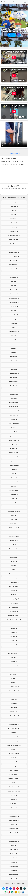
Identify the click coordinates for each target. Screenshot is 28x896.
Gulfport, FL (14, 419)
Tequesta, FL (14, 824)
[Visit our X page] (21, 888)
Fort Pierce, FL (14, 385)
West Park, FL (14, 870)
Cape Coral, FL (14, 281)
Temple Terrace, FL (14, 820)
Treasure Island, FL (14, 841)
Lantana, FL (14, 498)
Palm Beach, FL (14, 649)
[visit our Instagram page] (14, 888)
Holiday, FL (14, 444)
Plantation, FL (14, 703)
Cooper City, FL (14, 306)
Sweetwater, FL (14, 803)
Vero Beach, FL (14, 849)
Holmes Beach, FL (14, 452)
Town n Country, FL (14, 837)
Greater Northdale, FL (14, 411)
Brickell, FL (14, 273)
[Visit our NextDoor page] (12, 892)
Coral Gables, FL (14, 310)
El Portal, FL (14, 365)
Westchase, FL (14, 858)
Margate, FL (14, 561)
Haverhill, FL (14, 427)
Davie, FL (14, 327)
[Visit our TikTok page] (24, 888)
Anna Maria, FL (14, 206)
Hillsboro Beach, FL (14, 440)
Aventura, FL (14, 202)
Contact (12, 35)
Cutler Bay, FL (14, 319)
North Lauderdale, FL (14, 607)
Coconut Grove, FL (14, 302)
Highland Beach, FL (14, 436)
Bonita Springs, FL (14, 252)
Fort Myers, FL (14, 377)
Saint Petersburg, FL (14, 741)
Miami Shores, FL (14, 582)
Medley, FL (14, 565)
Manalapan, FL (14, 553)
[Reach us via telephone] (7, 888)
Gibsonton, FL (14, 394)
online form (16, 191)
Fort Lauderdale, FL (14, 373)
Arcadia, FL (14, 223)
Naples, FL (14, 352)
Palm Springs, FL (14, 674)
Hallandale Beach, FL (14, 423)
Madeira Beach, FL (14, 548)
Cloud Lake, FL (14, 294)
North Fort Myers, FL (14, 603)
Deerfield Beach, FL (14, 331)
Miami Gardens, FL (14, 573)
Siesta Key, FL (14, 766)
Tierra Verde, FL (14, 832)
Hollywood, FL (14, 448)
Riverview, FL (14, 720)
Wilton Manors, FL (14, 874)
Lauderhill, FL (14, 515)
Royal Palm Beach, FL (14, 728)
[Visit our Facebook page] (10, 888)
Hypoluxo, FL (14, 461)
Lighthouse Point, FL (14, 527)
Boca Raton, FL (14, 248)
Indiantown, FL (14, 469)
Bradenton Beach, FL (14, 264)
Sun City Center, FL (14, 787)
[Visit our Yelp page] (8, 892)
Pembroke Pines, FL (14, 690)
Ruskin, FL (14, 732)
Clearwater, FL (14, 289)
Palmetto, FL (14, 661)
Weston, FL (14, 862)
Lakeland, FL (14, 486)
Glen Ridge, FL (14, 398)
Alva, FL (14, 210)
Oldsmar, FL (14, 632)
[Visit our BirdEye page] (16, 892)
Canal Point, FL (14, 277)
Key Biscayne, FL (14, 482)
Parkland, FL (14, 678)
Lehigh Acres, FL (14, 523)
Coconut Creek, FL (14, 298)
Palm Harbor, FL (14, 670)
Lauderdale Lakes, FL (14, 511)
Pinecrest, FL (14, 695)
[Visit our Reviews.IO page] (19, 892)
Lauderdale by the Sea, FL (14, 507)
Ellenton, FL (14, 360)
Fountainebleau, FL (14, 390)
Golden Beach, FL (14, 402)
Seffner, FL (14, 757)
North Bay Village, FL (14, 599)
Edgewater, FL (14, 356)
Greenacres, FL (14, 415)
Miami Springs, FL (14, 586)
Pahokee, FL (14, 644)
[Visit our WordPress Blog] (23, 892)
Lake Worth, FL (14, 494)
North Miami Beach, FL (14, 615)
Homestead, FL (14, 456)
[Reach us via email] (3, 888)
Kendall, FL (14, 477)
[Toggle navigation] (25, 2)
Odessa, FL (14, 628)
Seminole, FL (14, 761)
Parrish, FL (14, 682)
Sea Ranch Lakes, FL (14, 753)
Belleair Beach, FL (14, 239)
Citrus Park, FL (14, 285)
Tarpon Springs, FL (14, 816)
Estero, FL (14, 369)
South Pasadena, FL (14, 774)
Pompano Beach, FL (14, 711)
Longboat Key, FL (14, 536)
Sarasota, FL (14, 749)
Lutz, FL (14, 544)
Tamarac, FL (14, 807)
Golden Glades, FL (14, 406)
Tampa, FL (14, 812)
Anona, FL (14, 214)
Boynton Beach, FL (14, 256)
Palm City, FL (14, 657)
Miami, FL (14, 569)
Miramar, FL (14, 590)
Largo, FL (14, 502)
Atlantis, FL (14, 227)
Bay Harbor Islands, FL (14, 235)
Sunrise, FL (14, 795)
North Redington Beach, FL (14, 619)
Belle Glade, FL (14, 243)
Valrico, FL (14, 845)
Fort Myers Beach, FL (14, 381)
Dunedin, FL (14, 348)
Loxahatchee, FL (14, 540)
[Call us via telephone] (18, 35)
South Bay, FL (14, 770)
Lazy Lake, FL (14, 519)
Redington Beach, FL (14, 715)
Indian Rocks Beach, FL (14, 465)
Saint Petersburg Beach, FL (14, 745)
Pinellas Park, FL (14, 699)
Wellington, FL (14, 853)
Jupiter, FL (14, 473)
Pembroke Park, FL (14, 686)
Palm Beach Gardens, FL (14, 653)
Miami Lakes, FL (14, 578)
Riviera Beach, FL (14, 724)
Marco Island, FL (14, 557)
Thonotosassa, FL (14, 828)
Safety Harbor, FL (14, 736)
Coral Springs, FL (14, 314)
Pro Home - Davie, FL (7, 2)
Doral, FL (14, 339)
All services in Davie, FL (14, 153)
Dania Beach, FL (14, 323)
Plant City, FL (14, 707)
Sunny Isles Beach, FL (14, 791)
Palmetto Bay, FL (14, 665)
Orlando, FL (14, 640)
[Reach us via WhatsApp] (5, 892)
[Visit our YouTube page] (17, 888)
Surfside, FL (14, 799)
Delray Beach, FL (14, 335)
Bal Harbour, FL (14, 231)
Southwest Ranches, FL (14, 778)
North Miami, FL (14, 611)
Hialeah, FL (14, 431)
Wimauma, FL (14, 878)
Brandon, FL (14, 268)
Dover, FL (14, 344)
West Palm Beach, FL (14, 866)
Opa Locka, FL (14, 636)
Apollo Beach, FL (14, 218)
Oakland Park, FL (14, 624)
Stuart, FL (14, 782)
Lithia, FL (14, 532)
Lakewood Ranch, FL (14, 490)
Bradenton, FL (14, 260)
